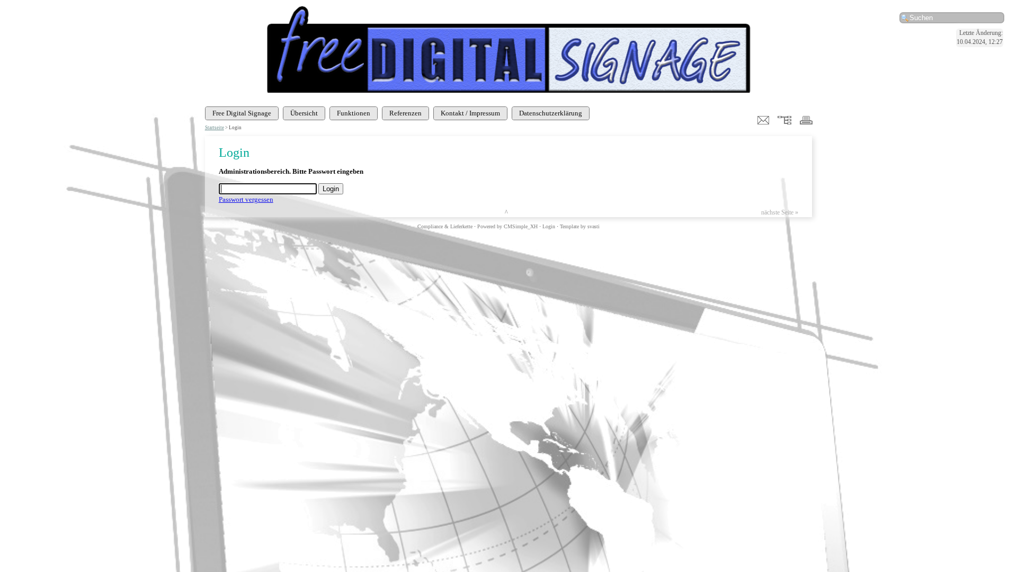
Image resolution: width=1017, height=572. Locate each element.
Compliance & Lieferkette (444, 226)
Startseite (214, 127)
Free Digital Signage (241, 113)
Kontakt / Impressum (470, 113)
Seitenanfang (524, 212)
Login (548, 226)
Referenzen (405, 113)
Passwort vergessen (246, 199)
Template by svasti (580, 226)
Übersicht (304, 113)
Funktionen (353, 113)
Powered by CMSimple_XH (507, 226)
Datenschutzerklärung (550, 113)
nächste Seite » (779, 212)
